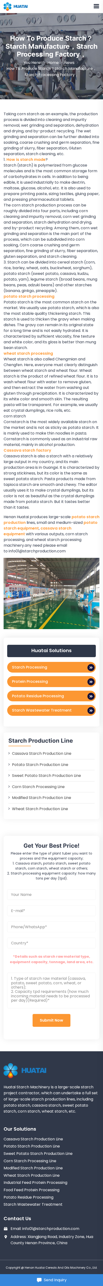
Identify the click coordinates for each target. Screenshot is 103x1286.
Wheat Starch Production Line (40, 809)
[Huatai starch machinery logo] (16, 6)
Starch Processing (29, 667)
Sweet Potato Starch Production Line (46, 775)
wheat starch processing (28, 353)
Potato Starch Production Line (40, 764)
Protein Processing (30, 681)
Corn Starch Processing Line (38, 786)
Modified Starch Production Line (41, 797)
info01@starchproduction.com (50, 1228)
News (69, 62)
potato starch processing (29, 296)
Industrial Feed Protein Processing (35, 1182)
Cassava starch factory (27, 450)
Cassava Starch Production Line (41, 753)
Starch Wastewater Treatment (42, 710)
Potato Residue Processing (38, 696)
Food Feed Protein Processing (31, 1190)
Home (53, 62)
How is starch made (26, 159)
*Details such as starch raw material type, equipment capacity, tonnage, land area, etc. (51, 959)
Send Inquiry (55, 1280)
